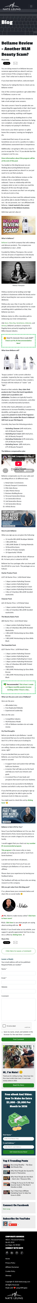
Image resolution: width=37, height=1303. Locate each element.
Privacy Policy (10, 1263)
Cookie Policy (10, 1271)
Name (4, 969)
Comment (5, 996)
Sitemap (8, 1276)
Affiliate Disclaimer (12, 1267)
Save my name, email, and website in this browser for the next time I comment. (18, 1033)
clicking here (17, 935)
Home (7, 1259)
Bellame (4, 243)
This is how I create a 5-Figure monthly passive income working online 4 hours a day (19, 687)
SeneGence (20, 323)
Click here (9, 923)
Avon (6, 323)
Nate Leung (6, 1209)
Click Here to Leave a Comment (18, 951)
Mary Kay (12, 323)
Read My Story (18, 1085)
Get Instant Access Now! (18, 1152)
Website (4, 987)
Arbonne (28, 323)
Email (4, 978)
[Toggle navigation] (31, 6)
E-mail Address (9, 1143)
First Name (7, 1135)
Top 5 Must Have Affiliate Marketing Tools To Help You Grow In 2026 (21, 1193)
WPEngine (23, 1288)
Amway (4, 326)
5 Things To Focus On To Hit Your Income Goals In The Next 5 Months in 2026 (22, 1185)
